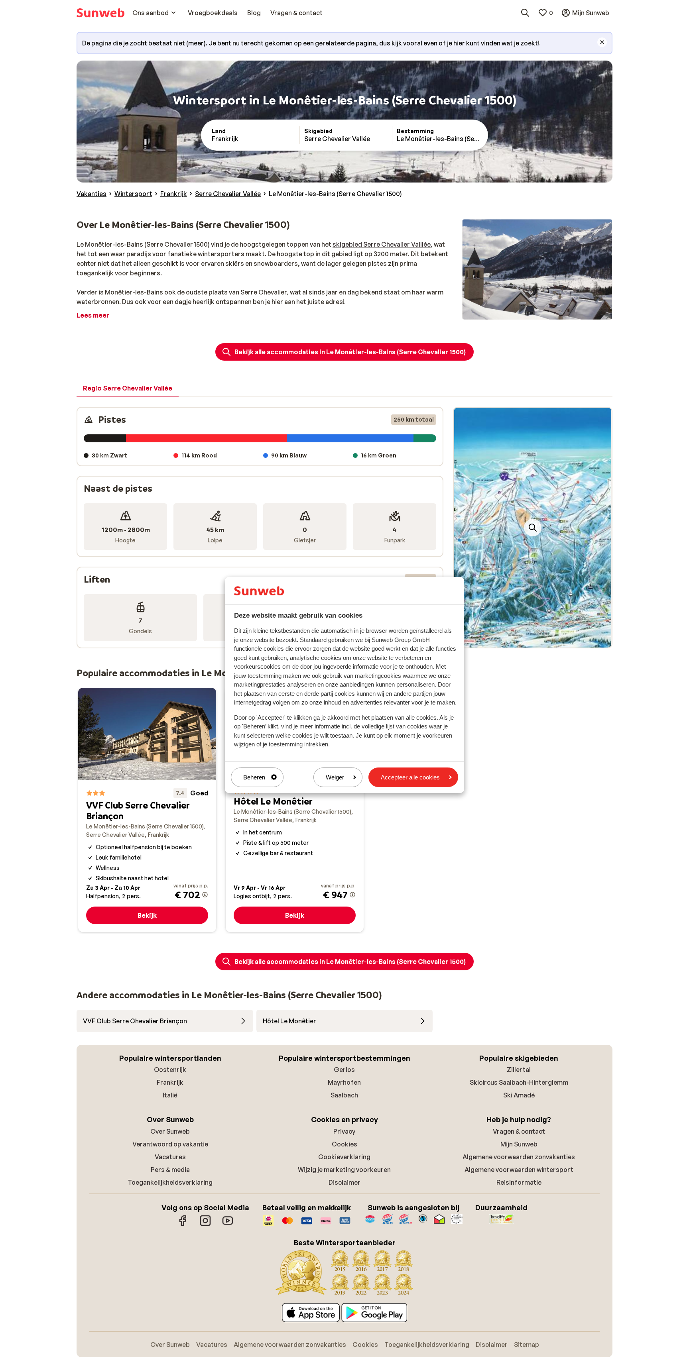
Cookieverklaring (344, 1157)
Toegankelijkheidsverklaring (170, 1182)
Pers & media (170, 1170)
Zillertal (519, 1070)
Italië (170, 1095)
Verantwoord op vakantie (170, 1144)
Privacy (344, 1131)
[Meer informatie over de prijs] (205, 894)
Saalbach (344, 1095)
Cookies (344, 1144)
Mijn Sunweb (518, 1144)
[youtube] (227, 1225)
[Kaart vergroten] (532, 527)
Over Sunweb (170, 1131)
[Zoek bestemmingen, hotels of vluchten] (525, 13)
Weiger (335, 777)
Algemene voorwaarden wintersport (519, 1170)
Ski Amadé (519, 1095)
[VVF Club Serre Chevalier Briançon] (147, 810)
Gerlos (344, 1070)
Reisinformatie (518, 1182)
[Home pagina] (100, 13)
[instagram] (205, 1225)
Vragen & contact (519, 1131)
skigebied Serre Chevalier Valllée (382, 244)
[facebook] (183, 1225)
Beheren (254, 777)
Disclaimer (344, 1182)
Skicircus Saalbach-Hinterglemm (519, 1082)
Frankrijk (170, 1082)
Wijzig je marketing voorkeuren (344, 1170)
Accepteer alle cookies (410, 777)
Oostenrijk (170, 1070)
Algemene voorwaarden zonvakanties (519, 1157)
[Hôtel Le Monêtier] (295, 810)
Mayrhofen (344, 1082)
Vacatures (170, 1157)
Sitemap (526, 1344)
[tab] (128, 388)
